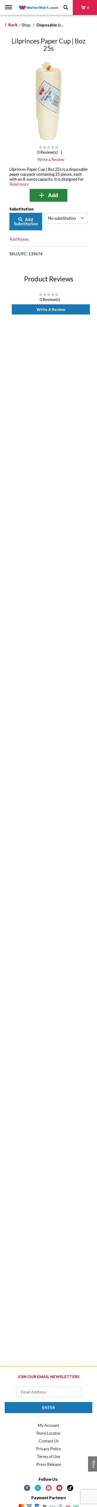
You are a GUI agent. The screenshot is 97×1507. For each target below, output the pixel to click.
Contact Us (49, 1440)
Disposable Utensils (54, 24)
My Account (48, 1425)
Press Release (48, 1464)
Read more (19, 184)
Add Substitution (26, 221)
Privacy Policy (48, 1448)
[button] (48, 195)
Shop (26, 24)
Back (13, 24)
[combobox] (66, 218)
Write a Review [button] (50, 159)
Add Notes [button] (19, 239)
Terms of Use (48, 1456)
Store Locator (48, 1433)
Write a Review (50, 309)
